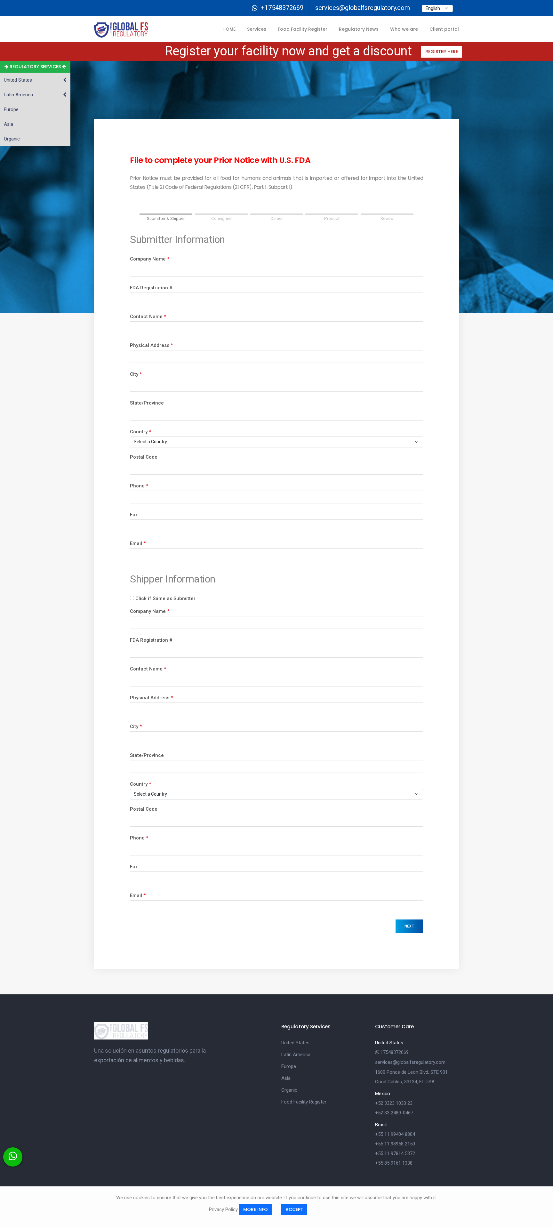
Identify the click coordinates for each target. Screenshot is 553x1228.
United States (295, 1043)
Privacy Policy (223, 1209)
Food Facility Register (302, 29)
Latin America (295, 1054)
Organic (289, 1090)
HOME (229, 29)
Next (409, 926)
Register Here (441, 51)
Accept (294, 1209)
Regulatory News (359, 29)
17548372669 (394, 1052)
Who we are (404, 29)
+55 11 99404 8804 (395, 1134)
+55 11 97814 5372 (395, 1153)
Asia (286, 1078)
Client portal (444, 29)
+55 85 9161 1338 (394, 1163)
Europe (288, 1066)
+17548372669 (282, 8)
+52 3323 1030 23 (394, 1103)
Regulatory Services (35, 66)
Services (256, 29)
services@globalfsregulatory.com (362, 8)
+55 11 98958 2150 (395, 1144)
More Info (255, 1209)
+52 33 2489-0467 (394, 1113)
